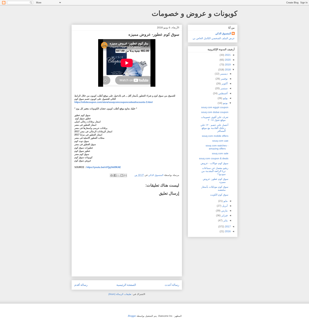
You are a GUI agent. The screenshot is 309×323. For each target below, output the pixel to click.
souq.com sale (220, 153)
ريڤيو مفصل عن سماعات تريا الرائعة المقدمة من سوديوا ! (214, 171)
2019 (227, 64)
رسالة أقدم (81, 284)
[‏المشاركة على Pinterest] (111, 175)
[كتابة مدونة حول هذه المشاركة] (122, 175)
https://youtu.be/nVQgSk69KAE (103, 167)
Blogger (132, 316)
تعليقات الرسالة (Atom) (119, 294)
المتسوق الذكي (223, 33)
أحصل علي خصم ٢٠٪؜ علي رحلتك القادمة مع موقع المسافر (214, 128)
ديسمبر (223, 73)
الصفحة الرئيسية (126, 284)
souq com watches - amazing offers (217, 147)
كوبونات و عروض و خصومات (194, 13)
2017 (227, 226)
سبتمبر (224, 88)
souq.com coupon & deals (213, 158)
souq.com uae (220, 140)
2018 (227, 69)
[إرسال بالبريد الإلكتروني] (125, 175)
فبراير (224, 215)
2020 (227, 59)
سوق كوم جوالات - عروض (214, 163)
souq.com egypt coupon (214, 107)
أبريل (224, 205)
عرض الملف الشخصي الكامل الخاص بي (214, 38)
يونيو (225, 103)
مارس (224, 210)
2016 (227, 231)
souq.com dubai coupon (214, 112)
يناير (225, 220)
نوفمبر (224, 78)
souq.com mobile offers (215, 135)
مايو (225, 200)
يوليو (225, 98)
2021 (227, 54)
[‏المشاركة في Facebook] (115, 175)
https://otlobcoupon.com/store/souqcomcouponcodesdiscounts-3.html (113, 102)
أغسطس (223, 93)
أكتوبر (224, 83)
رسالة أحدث (172, 284)
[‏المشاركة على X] (118, 175)
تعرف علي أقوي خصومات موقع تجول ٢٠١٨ (214, 119)
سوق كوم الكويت (219, 194)
